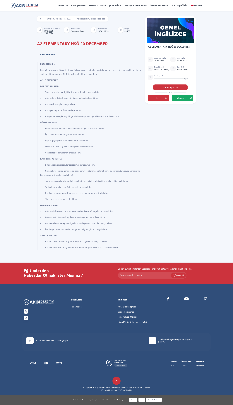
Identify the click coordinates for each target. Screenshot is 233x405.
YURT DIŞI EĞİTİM (179, 5)
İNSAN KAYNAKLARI (159, 5)
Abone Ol (180, 275)
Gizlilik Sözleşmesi (126, 312)
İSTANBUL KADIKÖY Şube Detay (59, 19)
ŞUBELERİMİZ (115, 5)
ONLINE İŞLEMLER (97, 5)
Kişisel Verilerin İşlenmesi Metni (132, 322)
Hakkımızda (76, 307)
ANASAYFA (63, 5)
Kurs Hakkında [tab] (47, 55)
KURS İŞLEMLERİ (78, 5)
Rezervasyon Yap (170, 87)
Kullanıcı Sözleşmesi (127, 307)
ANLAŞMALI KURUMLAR (135, 5)
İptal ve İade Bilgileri (127, 317)
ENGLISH (198, 5)
